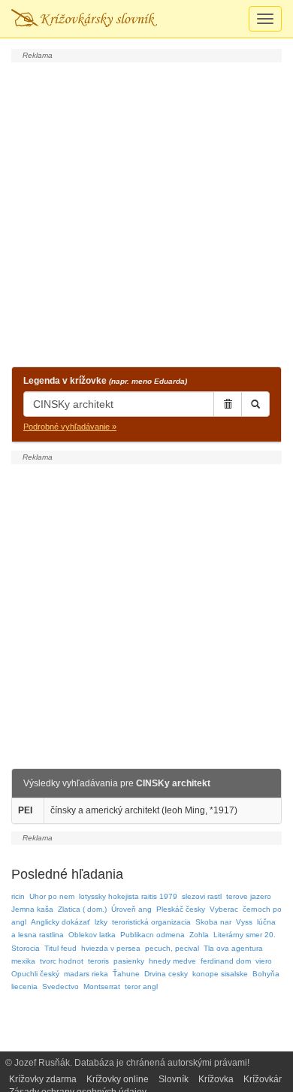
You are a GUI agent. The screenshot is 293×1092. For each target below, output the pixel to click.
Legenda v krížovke (105, 381)
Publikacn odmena (152, 935)
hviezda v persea (110, 948)
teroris (98, 961)
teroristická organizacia (151, 922)
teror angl (141, 986)
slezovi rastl (202, 896)
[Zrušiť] (227, 404)
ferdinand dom (226, 961)
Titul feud (60, 948)
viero (263, 961)
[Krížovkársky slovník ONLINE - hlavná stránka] (84, 19)
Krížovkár (262, 1079)
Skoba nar (213, 922)
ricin (18, 896)
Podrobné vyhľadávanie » (69, 426)
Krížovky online (117, 1079)
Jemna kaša (32, 909)
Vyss (244, 922)
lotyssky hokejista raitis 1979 (128, 896)
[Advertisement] (146, 212)
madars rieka (86, 974)
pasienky (128, 961)
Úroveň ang (131, 909)
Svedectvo (60, 986)
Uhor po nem (51, 896)
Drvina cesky (166, 974)
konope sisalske (220, 974)
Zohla (199, 935)
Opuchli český (35, 974)
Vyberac (224, 909)
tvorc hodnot (61, 961)
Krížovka (216, 1079)
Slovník (174, 1079)
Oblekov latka (92, 935)
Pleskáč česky (180, 909)
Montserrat (101, 986)
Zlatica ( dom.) (82, 909)
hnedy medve (172, 961)
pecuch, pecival (172, 948)
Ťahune (126, 974)
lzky (101, 922)
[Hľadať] (255, 404)
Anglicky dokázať (60, 922)
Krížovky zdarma (43, 1079)
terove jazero (248, 896)
